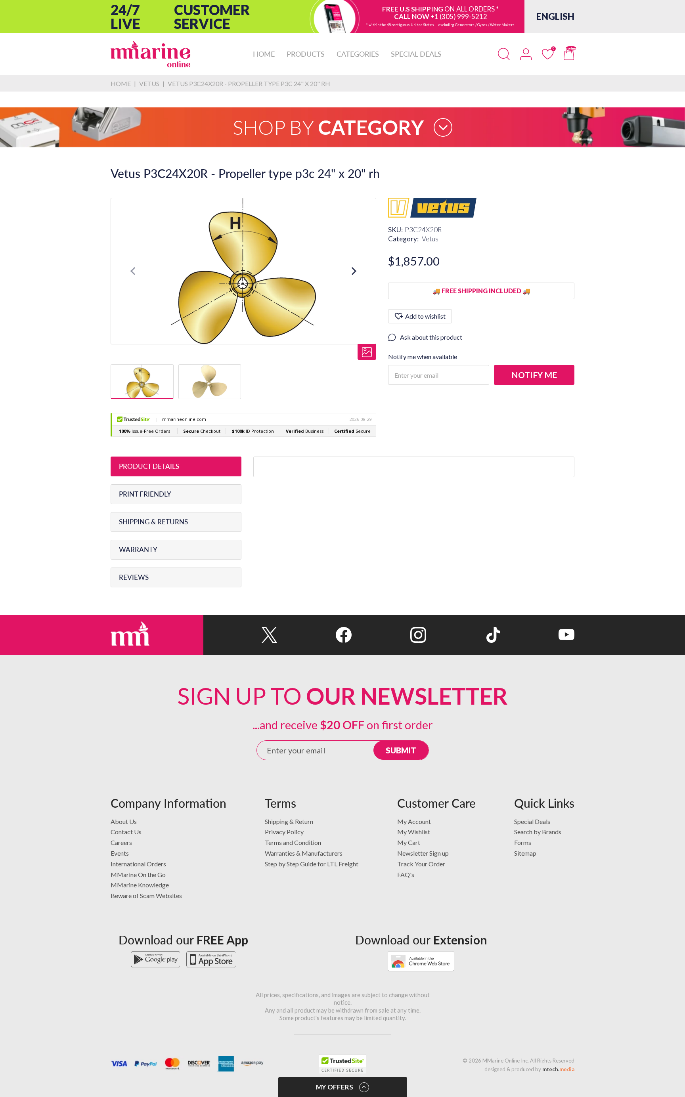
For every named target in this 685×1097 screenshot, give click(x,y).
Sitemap (525, 853)
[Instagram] (389, 635)
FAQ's (405, 874)
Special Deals (532, 821)
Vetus (430, 239)
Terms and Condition (293, 842)
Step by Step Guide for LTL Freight (311, 864)
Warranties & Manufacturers (303, 853)
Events (120, 853)
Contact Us (126, 831)
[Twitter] (240, 635)
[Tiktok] (463, 635)
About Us (124, 821)
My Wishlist (413, 831)
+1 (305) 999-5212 (459, 16)
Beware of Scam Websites (146, 895)
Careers (121, 842)
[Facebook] (314, 635)
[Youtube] (537, 635)
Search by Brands (537, 831)
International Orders (138, 864)
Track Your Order (421, 864)
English (555, 16)
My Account (414, 821)
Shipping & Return (289, 821)
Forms (522, 842)
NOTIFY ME (534, 375)
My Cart (408, 842)
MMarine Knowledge (140, 885)
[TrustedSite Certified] (342, 1064)
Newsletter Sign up (423, 853)
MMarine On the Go (138, 874)
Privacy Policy (284, 831)
